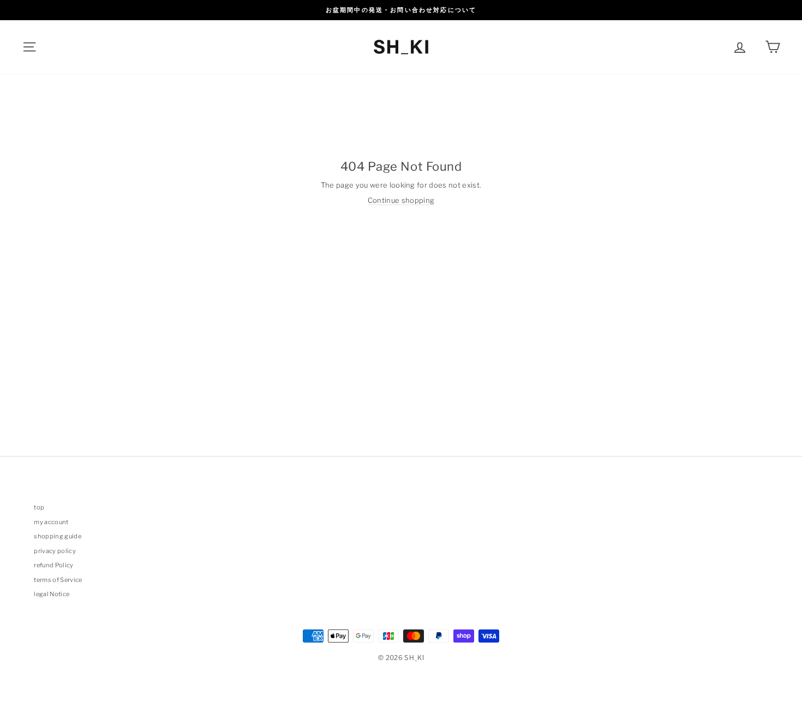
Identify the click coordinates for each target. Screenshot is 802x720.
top (39, 507)
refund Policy (53, 565)
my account (51, 522)
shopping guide (57, 536)
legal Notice (51, 594)
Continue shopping (401, 200)
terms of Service (58, 580)
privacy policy (55, 551)
